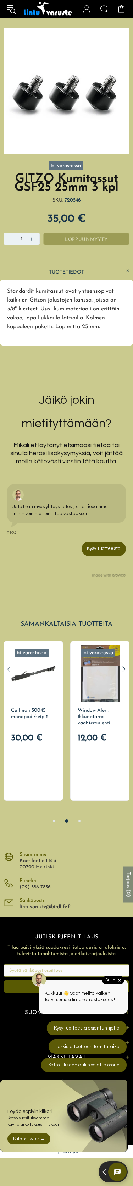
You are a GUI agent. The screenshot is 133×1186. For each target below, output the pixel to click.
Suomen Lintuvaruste (48, 9)
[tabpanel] (33, 721)
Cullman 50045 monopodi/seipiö (30, 713)
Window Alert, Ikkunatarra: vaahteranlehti (94, 717)
